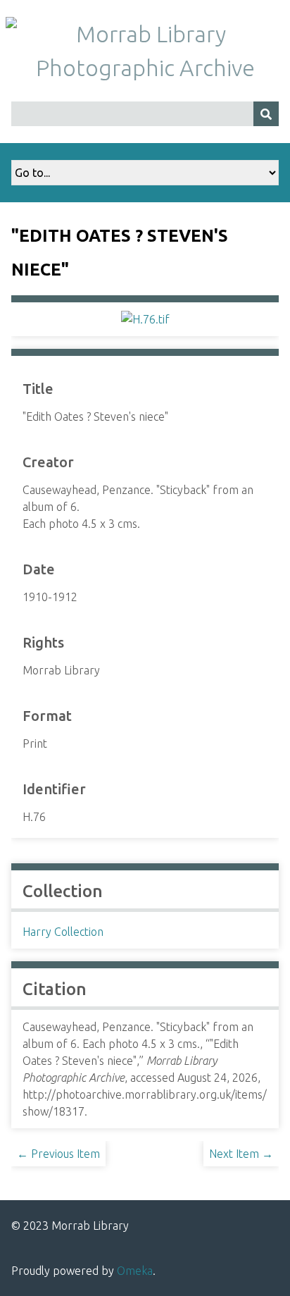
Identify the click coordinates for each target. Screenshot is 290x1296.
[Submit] (266, 113)
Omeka (135, 1270)
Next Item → (241, 1153)
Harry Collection (63, 931)
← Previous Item (58, 1153)
